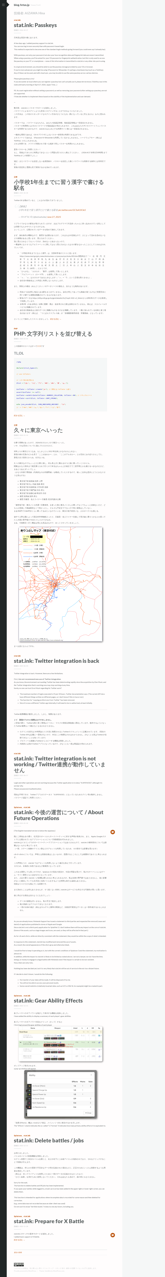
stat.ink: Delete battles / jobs (49, 1140)
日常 (16, 177)
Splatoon (18, 807)
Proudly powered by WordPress (25, 1271)
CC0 (39, 346)
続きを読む (55, 319)
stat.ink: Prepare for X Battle (49, 1221)
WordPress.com (58, 1271)
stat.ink (17, 20)
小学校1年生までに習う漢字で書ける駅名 (59, 185)
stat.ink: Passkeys (35, 25)
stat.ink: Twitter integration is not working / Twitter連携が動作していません (60, 764)
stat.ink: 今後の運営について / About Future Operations (58, 815)
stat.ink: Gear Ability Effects (48, 1000)
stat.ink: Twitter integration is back (56, 661)
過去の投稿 (18, 1252)
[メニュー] (3, 5)
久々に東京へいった (38, 430)
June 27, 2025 (54, 216)
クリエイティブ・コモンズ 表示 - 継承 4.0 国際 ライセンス (63, 1268)
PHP (16, 329)
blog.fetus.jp (21, 4)
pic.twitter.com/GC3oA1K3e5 (72, 210)
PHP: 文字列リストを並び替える (53, 333)
